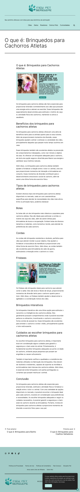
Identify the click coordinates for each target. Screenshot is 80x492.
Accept (48, 485)
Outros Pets (53, 25)
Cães (30, 25)
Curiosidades (65, 25)
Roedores (43, 25)
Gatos (36, 25)
